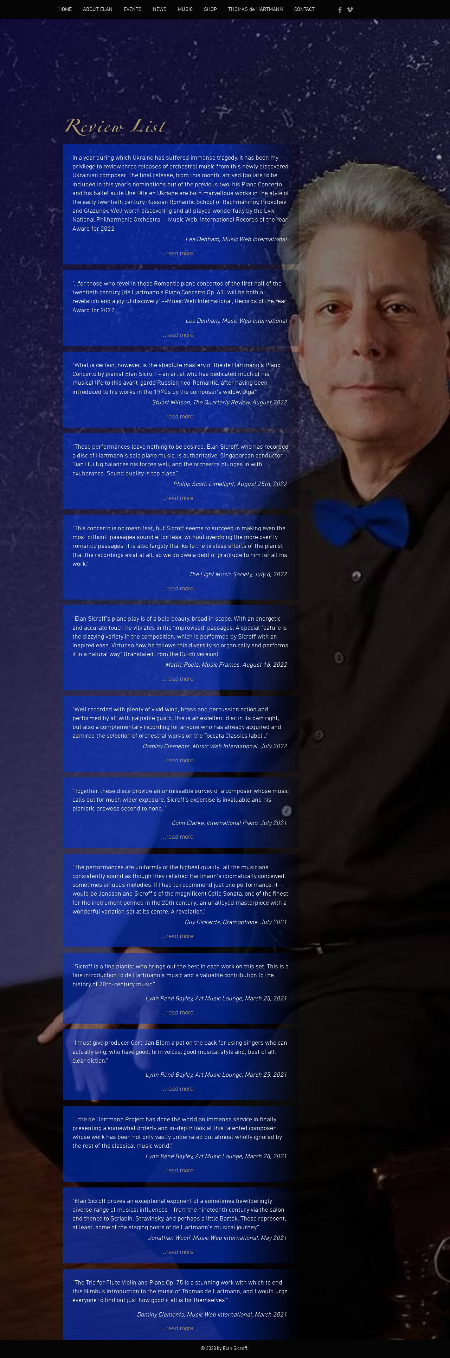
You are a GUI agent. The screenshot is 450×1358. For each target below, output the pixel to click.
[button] (97, 9)
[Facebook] (340, 10)
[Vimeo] (350, 10)
